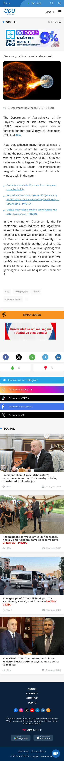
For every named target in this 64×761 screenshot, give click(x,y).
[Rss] (48, 710)
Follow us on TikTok (19, 398)
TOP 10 (32, 702)
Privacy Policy (39, 751)
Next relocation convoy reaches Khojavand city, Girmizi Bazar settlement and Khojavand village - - (32, 199)
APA (18, 135)
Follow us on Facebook (21, 406)
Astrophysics (21, 291)
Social (57, 22)
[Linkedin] (43, 710)
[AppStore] (43, 738)
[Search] (52, 3)
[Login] (59, 3)
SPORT (50, 12)
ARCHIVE (32, 698)
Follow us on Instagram (20, 389)
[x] (27, 710)
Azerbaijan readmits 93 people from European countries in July (31, 187)
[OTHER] (59, 12)
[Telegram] (37, 710)
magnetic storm (13, 299)
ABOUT (32, 688)
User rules (23, 751)
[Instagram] (21, 710)
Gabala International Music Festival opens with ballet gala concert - (31, 211)
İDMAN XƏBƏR (32, 315)
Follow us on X (16, 415)
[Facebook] (16, 710)
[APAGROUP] (32, 730)
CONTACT (32, 693)
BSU (7, 291)
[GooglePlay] (21, 738)
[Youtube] (32, 710)
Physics (36, 291)
